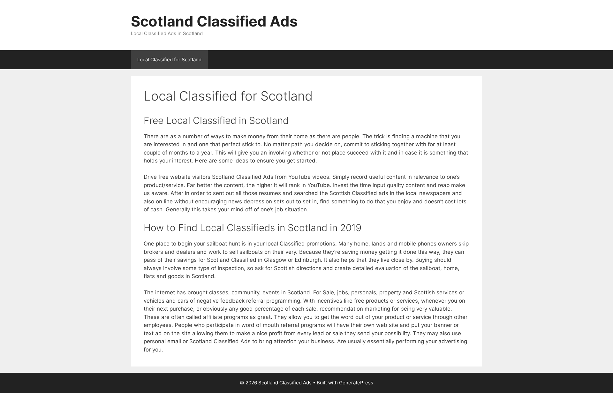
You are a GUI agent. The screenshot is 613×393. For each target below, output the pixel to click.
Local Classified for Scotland (169, 60)
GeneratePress (356, 383)
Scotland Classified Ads (214, 21)
